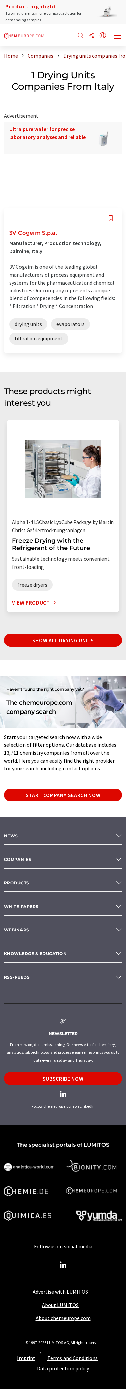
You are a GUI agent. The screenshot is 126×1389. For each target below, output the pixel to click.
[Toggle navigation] (117, 36)
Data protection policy (63, 1368)
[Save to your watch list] (110, 218)
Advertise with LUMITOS (60, 1291)
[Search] (80, 36)
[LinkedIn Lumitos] (63, 1265)
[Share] (91, 36)
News (11, 835)
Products (16, 882)
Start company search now (63, 795)
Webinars (16, 930)
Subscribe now (63, 1078)
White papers (21, 906)
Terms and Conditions (72, 1358)
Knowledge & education (35, 953)
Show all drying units (63, 640)
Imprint (26, 1358)
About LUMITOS (60, 1305)
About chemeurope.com (63, 1318)
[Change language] (103, 36)
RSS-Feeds (17, 977)
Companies (17, 859)
